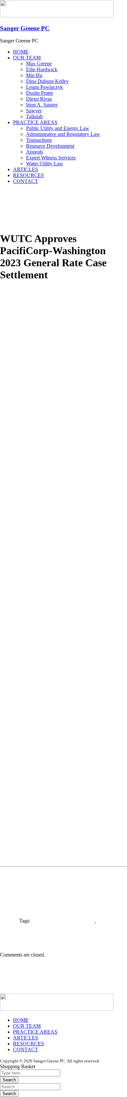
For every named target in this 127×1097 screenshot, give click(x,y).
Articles (8, 301)
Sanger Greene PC (24, 28)
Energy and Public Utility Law (63, 921)
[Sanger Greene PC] (56, 15)
